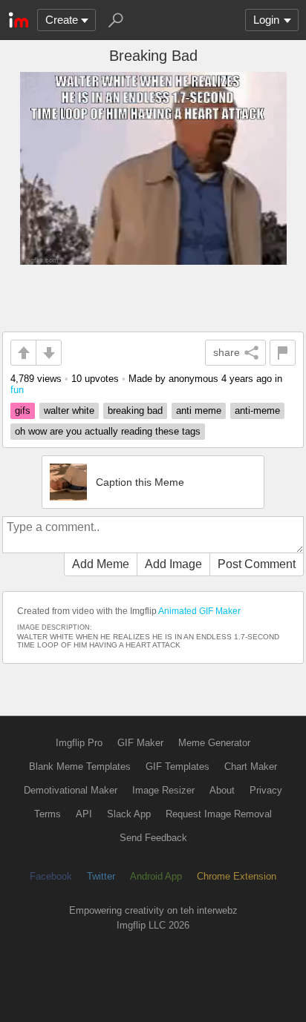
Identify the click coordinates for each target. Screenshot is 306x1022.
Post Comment (257, 564)
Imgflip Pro (79, 742)
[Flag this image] (283, 353)
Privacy (266, 790)
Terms (47, 814)
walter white (69, 410)
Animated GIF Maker (199, 611)
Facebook (51, 876)
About (222, 790)
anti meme (198, 410)
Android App (156, 876)
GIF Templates (177, 766)
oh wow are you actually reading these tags (108, 431)
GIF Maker (140, 742)
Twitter (101, 876)
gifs (22, 410)
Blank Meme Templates (80, 766)
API (84, 814)
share (226, 352)
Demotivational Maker (70, 790)
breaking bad (135, 410)
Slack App (129, 814)
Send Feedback (153, 837)
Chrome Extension (236, 876)
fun (17, 389)
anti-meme (257, 410)
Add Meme (100, 564)
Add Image (173, 564)
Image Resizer (163, 790)
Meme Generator (214, 742)
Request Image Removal (219, 814)
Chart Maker (250, 766)
